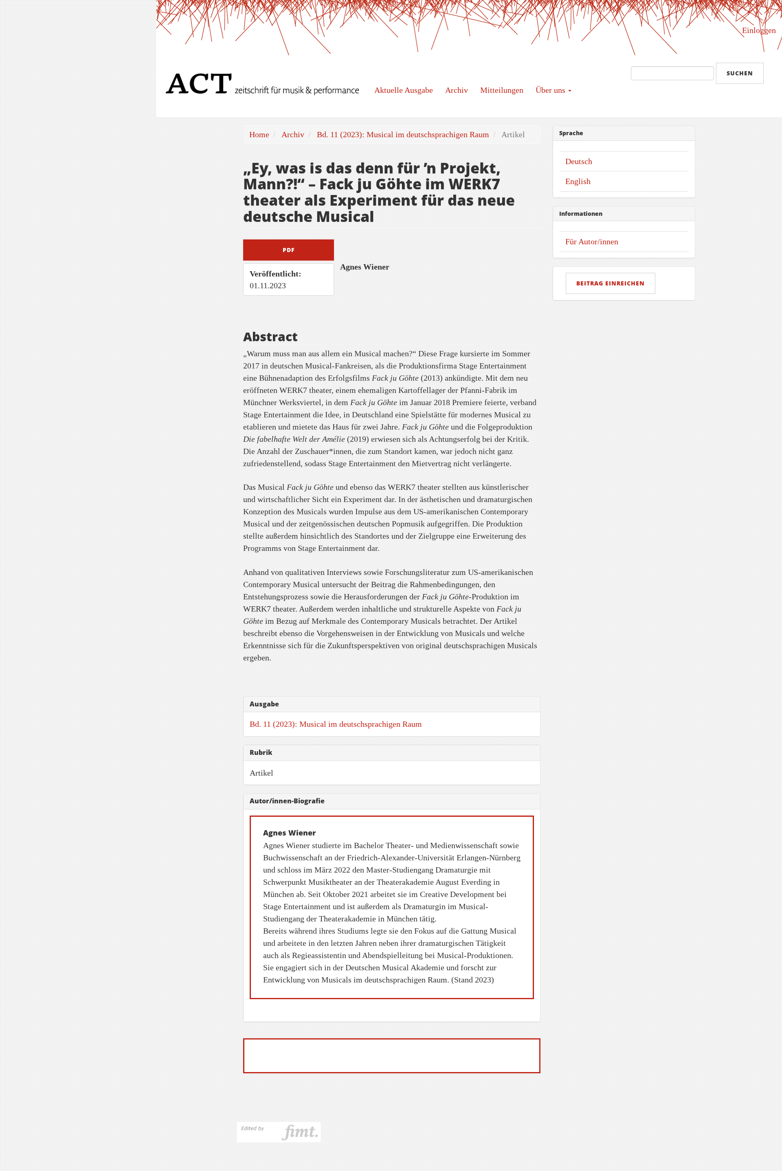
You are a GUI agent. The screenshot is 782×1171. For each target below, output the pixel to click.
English (578, 181)
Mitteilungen (501, 90)
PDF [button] (289, 250)
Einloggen (759, 30)
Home (259, 134)
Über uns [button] (551, 90)
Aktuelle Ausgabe (403, 90)
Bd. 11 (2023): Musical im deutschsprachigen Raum (403, 134)
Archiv (456, 90)
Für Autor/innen (591, 241)
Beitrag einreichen (610, 283)
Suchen (740, 73)
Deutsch (578, 161)
